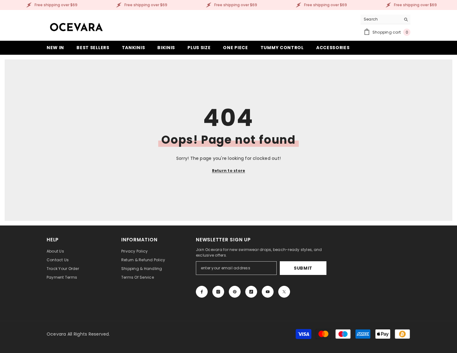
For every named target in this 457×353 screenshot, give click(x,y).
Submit (303, 268)
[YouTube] (268, 292)
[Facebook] (202, 292)
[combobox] (381, 19)
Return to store (228, 170)
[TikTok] (251, 292)
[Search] (385, 19)
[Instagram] (218, 292)
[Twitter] (284, 292)
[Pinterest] (235, 292)
